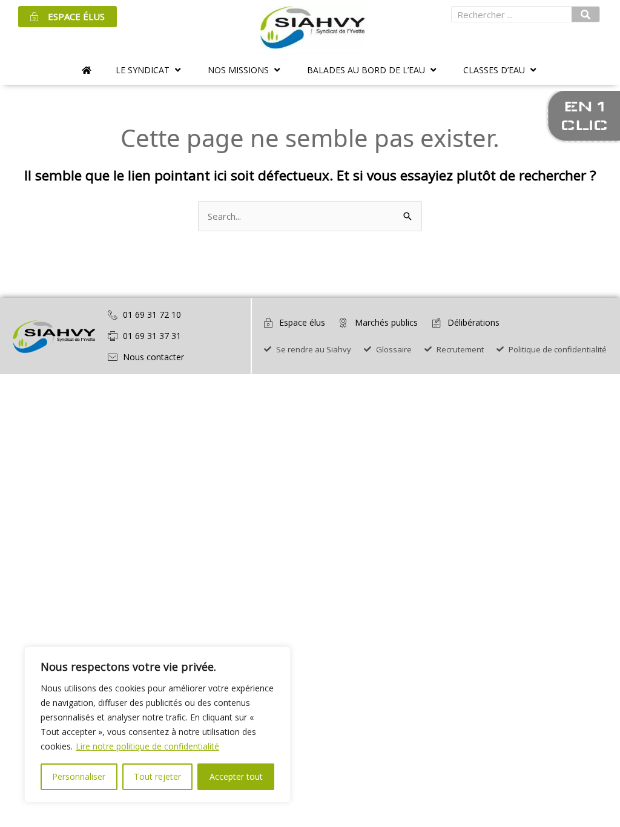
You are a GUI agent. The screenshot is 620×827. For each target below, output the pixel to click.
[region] (157, 725)
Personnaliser (78, 776)
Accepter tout (236, 776)
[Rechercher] (585, 14)
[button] (150, 70)
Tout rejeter (157, 776)
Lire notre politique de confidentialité (147, 746)
